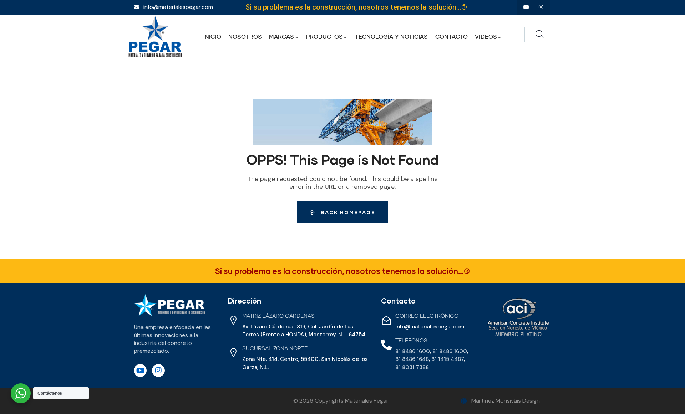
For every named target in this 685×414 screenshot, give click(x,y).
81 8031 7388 (412, 367)
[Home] (155, 37)
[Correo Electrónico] (386, 320)
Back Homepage (347, 212)
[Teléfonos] (386, 345)
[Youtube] (526, 7)
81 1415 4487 (447, 359)
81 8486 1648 (412, 359)
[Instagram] (540, 7)
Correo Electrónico (426, 316)
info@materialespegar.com (429, 326)
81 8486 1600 (412, 351)
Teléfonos (411, 340)
